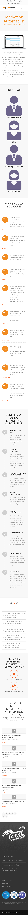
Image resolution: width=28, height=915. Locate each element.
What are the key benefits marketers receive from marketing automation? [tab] (12, 645)
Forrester (4, 248)
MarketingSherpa (6, 377)
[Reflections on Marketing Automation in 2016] (14, 797)
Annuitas (4, 279)
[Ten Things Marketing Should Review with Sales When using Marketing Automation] (14, 748)
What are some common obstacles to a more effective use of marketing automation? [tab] (15, 637)
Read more (4, 742)
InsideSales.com (6, 340)
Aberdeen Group (6, 400)
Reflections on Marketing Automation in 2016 (14, 801)
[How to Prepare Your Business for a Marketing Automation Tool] (14, 764)
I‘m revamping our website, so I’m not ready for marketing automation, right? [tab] (15, 615)
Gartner (4, 229)
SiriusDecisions (5, 359)
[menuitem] (11, 1)
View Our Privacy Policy (7, 847)
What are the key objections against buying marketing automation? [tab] (13, 623)
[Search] (20, 8)
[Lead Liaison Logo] (11, 8)
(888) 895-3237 (5, 883)
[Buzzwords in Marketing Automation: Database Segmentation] (14, 781)
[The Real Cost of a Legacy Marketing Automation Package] (14, 731)
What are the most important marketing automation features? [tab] (15, 630)
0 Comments (15, 739)
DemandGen (5, 263)
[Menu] (24, 8)
